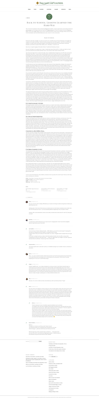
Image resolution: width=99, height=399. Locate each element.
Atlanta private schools (30, 66)
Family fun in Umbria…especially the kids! (55, 363)
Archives (50, 356)
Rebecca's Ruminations (52, 379)
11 (49, 16)
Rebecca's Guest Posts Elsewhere (54, 377)
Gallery (56, 9)
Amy (29, 278)
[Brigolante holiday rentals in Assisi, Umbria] (49, 3)
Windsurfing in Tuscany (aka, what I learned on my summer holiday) (40, 178)
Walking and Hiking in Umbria (53, 391)
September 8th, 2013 (39, 322)
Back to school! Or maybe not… (38, 179)
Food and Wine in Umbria (53, 365)
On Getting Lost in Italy (33, 180)
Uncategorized (51, 389)
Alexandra (30, 219)
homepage (67, 60)
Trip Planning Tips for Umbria (53, 388)
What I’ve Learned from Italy (35, 182)
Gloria (30, 201)
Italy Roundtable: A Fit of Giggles (62, 188)
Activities (49, 9)
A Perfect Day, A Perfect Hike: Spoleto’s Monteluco (57, 349)
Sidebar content (51, 381)
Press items (51, 375)
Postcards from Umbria (53, 374)
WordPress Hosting (55, 397)
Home (29, 9)
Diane (30, 286)
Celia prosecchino (32, 244)
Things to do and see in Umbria (54, 386)
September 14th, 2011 (35, 201)
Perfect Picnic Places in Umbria (54, 372)
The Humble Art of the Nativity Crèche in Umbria (57, 350)
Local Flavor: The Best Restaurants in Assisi (56, 347)
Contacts (63, 9)
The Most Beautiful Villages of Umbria (55, 384)
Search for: (27, 341)
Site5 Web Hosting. (45, 397)
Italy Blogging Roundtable (53, 367)
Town (35, 9)
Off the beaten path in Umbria (54, 370)
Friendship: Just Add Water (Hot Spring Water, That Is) (58, 343)
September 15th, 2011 (35, 286)
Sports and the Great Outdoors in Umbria (55, 382)
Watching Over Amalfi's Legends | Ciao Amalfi (33, 358)
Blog (70, 9)
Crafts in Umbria (51, 361)
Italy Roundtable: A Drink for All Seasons (48, 188)
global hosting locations (62, 397)
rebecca (33, 302)
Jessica (30, 253)
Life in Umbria (51, 368)
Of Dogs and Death (52, 345)
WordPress (33, 397)
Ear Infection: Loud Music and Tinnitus (37, 356)
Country (41, 9)
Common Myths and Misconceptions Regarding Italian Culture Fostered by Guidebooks (36, 359)
